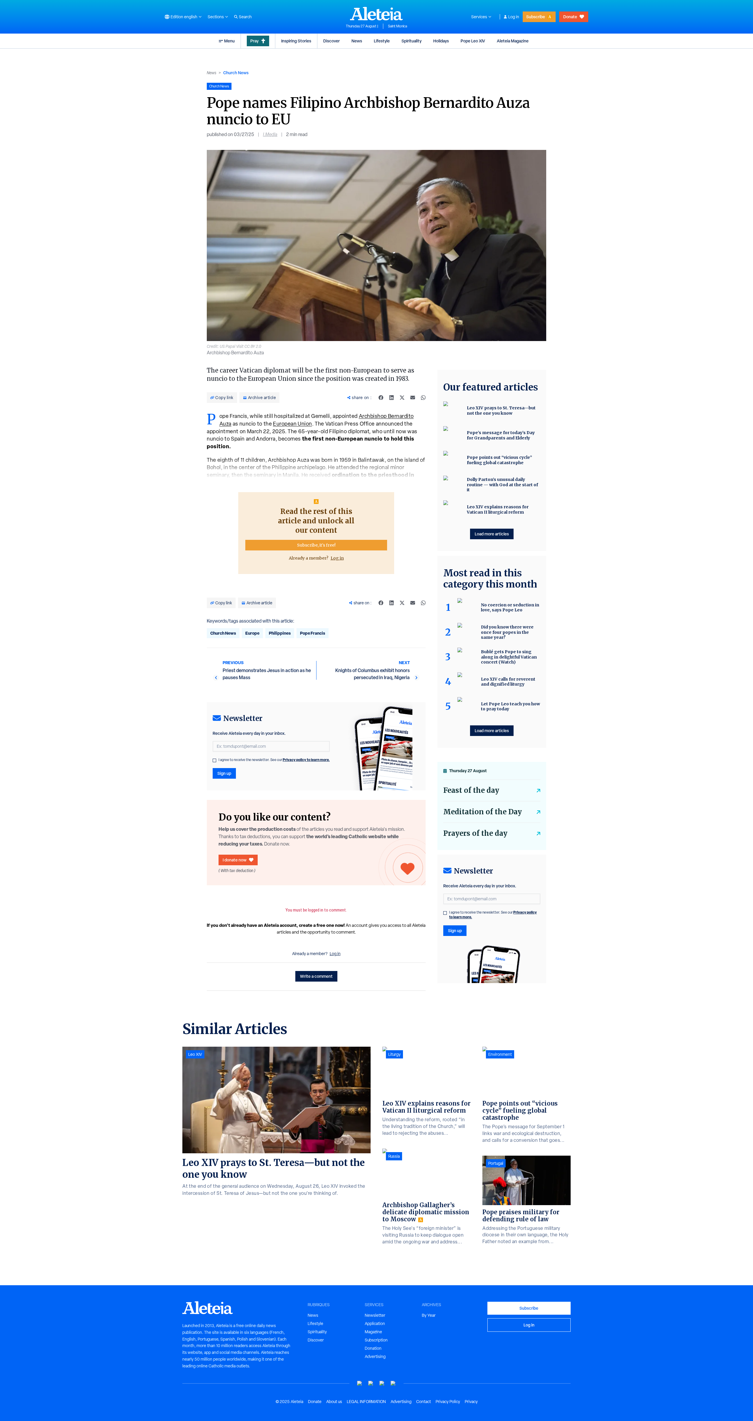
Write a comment (316, 976)
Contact (423, 1401)
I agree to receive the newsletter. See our (274, 759)
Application (375, 1323)
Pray (254, 41)
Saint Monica (397, 26)
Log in (513, 16)
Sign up (224, 773)
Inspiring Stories (296, 41)
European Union (292, 423)
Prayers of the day (475, 833)
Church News (236, 72)
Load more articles (492, 534)
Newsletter (375, 1315)
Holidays (441, 41)
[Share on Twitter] (402, 397)
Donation (373, 1348)
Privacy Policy (448, 1401)
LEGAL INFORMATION (366, 1401)
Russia (394, 1156)
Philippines (280, 633)
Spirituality (412, 41)
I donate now (234, 860)
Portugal (495, 1163)
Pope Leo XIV (473, 41)
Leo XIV (195, 1054)
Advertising (375, 1356)
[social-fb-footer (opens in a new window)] (371, 1383)
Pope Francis (312, 633)
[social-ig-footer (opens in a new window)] (393, 1383)
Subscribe (535, 16)
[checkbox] (214, 760)
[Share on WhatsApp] (423, 397)
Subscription (376, 1340)
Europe (252, 633)
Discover (331, 41)
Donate (570, 16)
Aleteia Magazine (513, 41)
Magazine (373, 1331)
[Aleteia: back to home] (376, 13)
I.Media (270, 134)
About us (334, 1401)
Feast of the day (471, 790)
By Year (429, 1315)
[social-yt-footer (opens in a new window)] (359, 1383)
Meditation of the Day (482, 811)
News (356, 41)
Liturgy (394, 1054)
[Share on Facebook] (381, 397)
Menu (229, 41)
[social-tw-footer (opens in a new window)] (382, 1383)
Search (245, 16)
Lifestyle (382, 41)
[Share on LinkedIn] (391, 397)
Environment (500, 1054)
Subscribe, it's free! (316, 545)
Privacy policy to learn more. (306, 759)
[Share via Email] (412, 397)
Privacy (471, 1401)
